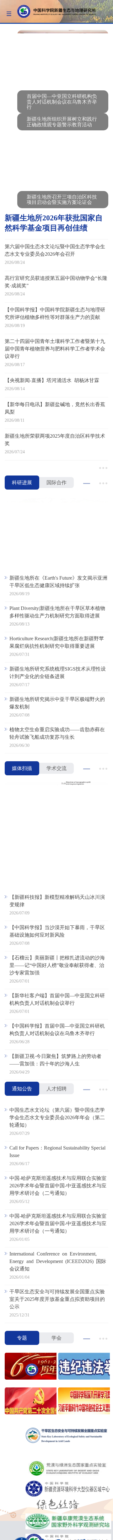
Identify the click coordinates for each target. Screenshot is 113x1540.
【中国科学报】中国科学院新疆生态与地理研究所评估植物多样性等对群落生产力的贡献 (55, 313)
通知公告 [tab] (22, 1088)
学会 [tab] (56, 1338)
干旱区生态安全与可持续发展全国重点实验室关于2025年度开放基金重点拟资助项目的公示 (57, 1299)
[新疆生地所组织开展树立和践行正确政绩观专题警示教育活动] (62, 112)
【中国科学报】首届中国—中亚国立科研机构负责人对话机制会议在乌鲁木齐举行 (57, 1029)
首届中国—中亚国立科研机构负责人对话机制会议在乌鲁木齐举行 (62, 101)
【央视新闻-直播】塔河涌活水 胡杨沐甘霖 (52, 380)
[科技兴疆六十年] (29, 1367)
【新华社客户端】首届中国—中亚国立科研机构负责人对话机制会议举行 (57, 999)
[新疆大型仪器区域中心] (68, 1489)
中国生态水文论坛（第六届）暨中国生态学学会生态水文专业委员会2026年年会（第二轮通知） (57, 1117)
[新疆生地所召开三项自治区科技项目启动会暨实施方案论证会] (62, 160)
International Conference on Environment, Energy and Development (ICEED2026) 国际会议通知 (57, 1261)
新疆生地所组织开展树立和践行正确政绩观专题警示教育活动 (62, 121)
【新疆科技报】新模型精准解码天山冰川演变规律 (57, 900)
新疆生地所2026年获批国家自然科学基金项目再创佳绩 (54, 223)
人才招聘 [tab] (56, 1088)
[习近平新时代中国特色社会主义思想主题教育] (83, 1401)
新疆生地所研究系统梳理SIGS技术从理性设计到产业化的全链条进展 (57, 672)
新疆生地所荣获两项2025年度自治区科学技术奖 (55, 439)
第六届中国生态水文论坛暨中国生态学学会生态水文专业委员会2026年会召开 (55, 250)
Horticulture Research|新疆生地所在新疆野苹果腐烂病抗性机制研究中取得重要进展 (56, 642)
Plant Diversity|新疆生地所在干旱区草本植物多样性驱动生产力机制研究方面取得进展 (57, 612)
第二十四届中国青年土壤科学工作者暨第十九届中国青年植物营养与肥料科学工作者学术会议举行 (55, 349)
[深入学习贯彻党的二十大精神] (29, 1401)
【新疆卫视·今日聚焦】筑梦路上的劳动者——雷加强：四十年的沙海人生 (55, 1060)
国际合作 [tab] (56, 482)
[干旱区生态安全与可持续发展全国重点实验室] (68, 1436)
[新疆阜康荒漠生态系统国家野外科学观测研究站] (68, 1522)
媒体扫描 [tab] (22, 768)
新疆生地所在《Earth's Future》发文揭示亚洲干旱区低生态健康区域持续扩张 (58, 581)
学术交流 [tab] (56, 768)
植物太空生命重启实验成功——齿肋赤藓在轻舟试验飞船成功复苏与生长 (57, 733)
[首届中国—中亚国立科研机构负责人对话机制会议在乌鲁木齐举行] (62, 60)
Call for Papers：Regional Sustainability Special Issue (57, 1151)
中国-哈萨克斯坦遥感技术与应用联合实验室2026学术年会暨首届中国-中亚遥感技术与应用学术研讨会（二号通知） (57, 1185)
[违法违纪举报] (83, 1367)
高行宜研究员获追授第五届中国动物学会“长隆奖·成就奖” (56, 281)
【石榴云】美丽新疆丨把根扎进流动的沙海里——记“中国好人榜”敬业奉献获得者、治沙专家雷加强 (57, 965)
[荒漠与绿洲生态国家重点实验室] (68, 1469)
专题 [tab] (22, 1338)
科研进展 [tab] (22, 482)
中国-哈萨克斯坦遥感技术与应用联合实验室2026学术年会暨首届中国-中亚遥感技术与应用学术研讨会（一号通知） (57, 1223)
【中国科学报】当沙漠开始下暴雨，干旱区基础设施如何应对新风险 (57, 931)
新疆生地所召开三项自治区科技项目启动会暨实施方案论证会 (62, 199)
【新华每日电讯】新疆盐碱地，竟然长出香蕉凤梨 (55, 408)
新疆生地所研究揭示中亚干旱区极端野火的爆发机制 (57, 703)
